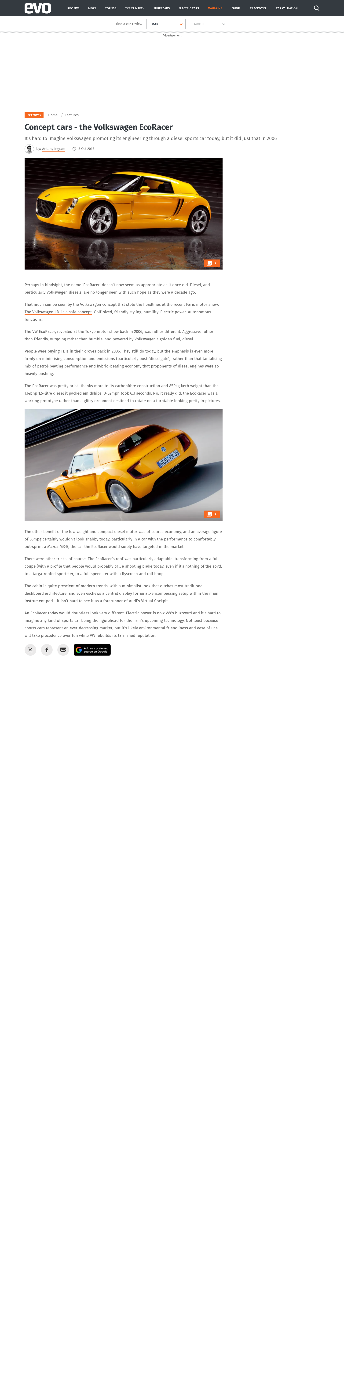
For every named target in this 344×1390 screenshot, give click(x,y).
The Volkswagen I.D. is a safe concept (58, 312)
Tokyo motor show (102, 331)
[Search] (316, 8)
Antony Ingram (53, 149)
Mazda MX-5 (57, 546)
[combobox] (149, 24)
